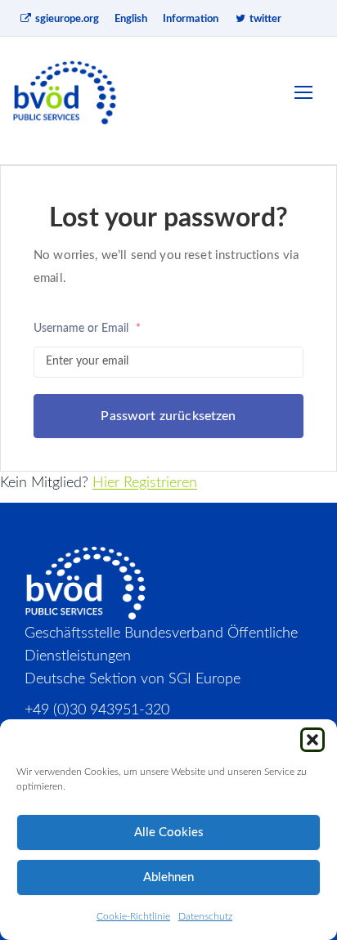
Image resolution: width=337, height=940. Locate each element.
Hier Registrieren (144, 483)
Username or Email (87, 328)
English (131, 19)
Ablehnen (168, 877)
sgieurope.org (66, 19)
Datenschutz (205, 916)
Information (190, 19)
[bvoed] (65, 92)
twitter (264, 19)
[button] (312, 740)
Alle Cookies (169, 832)
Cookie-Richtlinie (133, 916)
